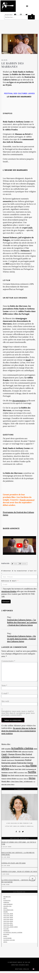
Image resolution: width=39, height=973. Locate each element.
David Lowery (10, 760)
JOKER (23, 769)
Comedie (6, 902)
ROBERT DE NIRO (19, 775)
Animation (7, 896)
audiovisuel (25, 751)
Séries (32, 778)
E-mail (5, 693)
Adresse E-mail (9, 581)
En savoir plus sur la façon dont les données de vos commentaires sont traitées (18, 731)
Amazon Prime (12, 751)
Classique (7, 900)
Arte (19, 751)
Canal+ (4, 754)
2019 (2, 749)
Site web (5, 701)
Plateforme (7, 938)
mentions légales (8, 591)
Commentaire (8, 661)
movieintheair (20, 772)
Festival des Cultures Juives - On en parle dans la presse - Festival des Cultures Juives (21, 638)
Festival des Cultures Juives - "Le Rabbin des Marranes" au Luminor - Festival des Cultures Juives (22, 622)
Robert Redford (29, 775)
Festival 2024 (8, 917)
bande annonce (27, 500)
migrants (10, 772)
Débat (5, 908)
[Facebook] (15, 15)
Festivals (19, 766)
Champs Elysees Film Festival (20, 754)
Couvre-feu (7, 906)
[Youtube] (32, 15)
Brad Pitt (30, 751)
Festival (28, 760)
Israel (16, 769)
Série (5, 941)
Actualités (8, 749)
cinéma (5, 756)
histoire (12, 769)
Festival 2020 (8, 925)
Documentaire (20, 760)
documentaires (19, 400)
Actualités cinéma (22, 748)
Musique (6, 934)
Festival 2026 (8, 913)
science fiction (11, 778)
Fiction (6, 928)
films (27, 766)
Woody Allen (5, 781)
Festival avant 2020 (10, 926)
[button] (27, 6)
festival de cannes (8, 763)
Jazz (19, 769)
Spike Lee (26, 778)
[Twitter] (26, 15)
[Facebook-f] (16, 831)
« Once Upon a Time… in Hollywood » (21, 781)
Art (4, 898)
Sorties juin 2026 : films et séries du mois (19, 871)
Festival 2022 (8, 921)
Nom (4, 685)
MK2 (15, 772)
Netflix (32, 772)
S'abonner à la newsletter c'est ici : (19, 572)
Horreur (6, 930)
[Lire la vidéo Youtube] (19, 545)
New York (10, 775)
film (23, 766)
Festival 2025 (8, 915)
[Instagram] (21, 15)
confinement (15, 757)
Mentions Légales (22, 969)
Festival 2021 (8, 923)
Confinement (8, 904)
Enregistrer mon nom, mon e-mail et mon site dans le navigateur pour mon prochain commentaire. (18, 713)
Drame (5, 911)
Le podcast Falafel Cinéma (12, 932)
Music (26, 772)
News (4, 775)
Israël (28, 360)
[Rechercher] (31, 17)
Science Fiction (9, 940)
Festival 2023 (8, 919)
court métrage (25, 757)
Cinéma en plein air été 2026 (14, 863)
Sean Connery (19, 778)
